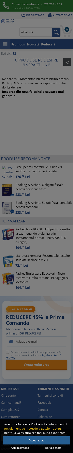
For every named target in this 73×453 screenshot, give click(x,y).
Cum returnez (10, 417)
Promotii (18, 44)
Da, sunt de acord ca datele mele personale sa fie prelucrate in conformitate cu (34, 355)
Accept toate (37, 440)
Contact (43, 410)
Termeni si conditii (50, 395)
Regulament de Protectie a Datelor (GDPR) (32, 428)
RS (14, 53)
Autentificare (59, 15)
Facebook (44, 402)
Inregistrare (32, 15)
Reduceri (48, 44)
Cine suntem (9, 395)
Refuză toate (53, 447)
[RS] (7, 22)
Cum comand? (11, 402)
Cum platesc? (10, 410)
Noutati (33, 44)
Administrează (20, 447)
